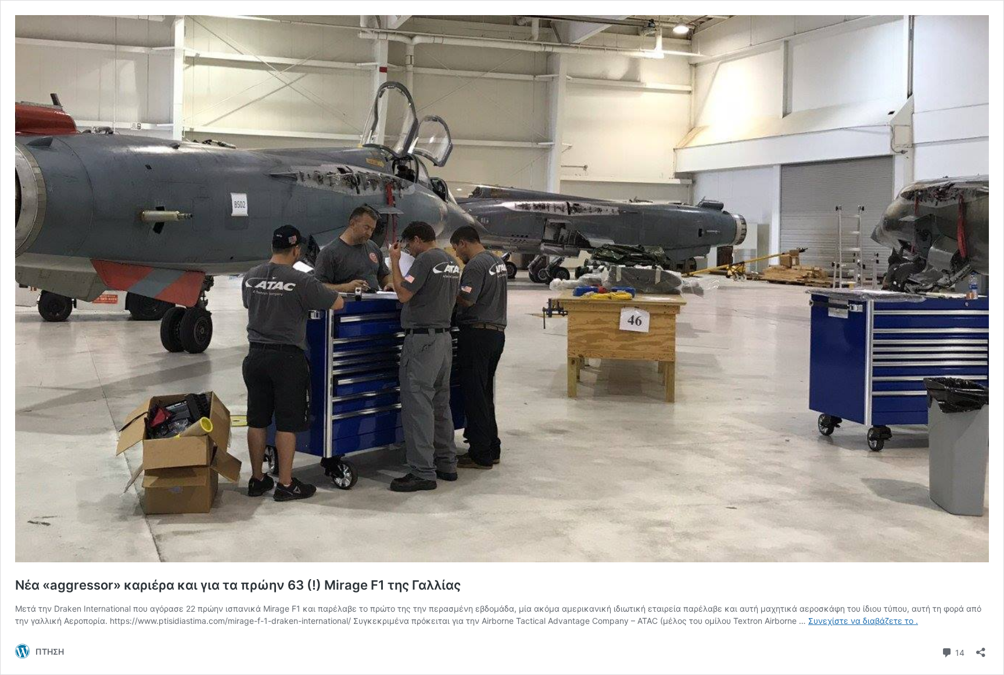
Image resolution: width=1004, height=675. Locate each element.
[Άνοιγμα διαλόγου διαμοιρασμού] (981, 649)
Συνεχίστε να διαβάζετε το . (863, 621)
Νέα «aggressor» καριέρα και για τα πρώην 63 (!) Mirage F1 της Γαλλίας (238, 585)
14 (958, 652)
